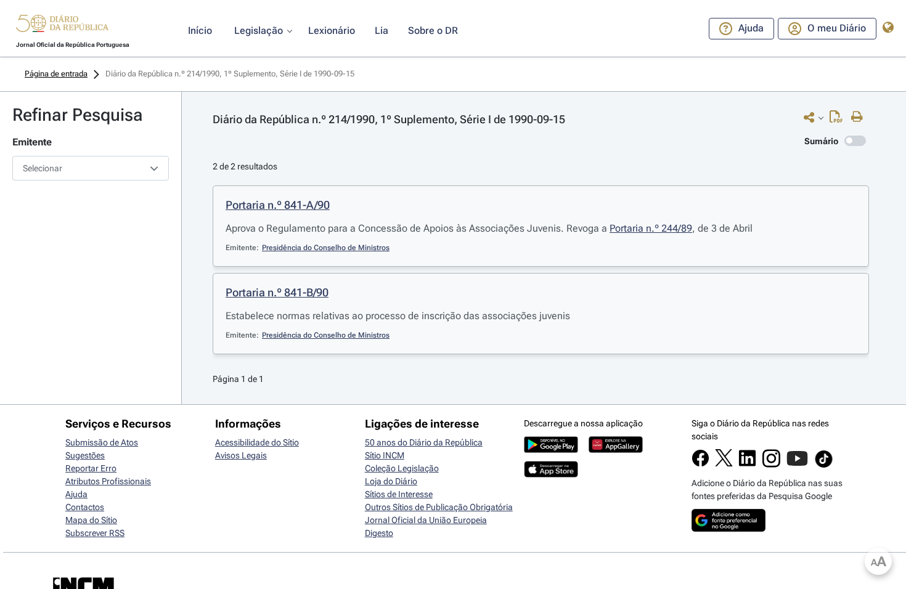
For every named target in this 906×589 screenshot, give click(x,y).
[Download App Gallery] (616, 450)
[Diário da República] (62, 26)
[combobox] (90, 168)
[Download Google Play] (551, 450)
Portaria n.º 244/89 (651, 228)
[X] (724, 463)
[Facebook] (700, 464)
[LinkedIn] (747, 464)
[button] (62, 25)
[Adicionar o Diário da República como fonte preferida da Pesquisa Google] (728, 529)
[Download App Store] (551, 474)
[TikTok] (824, 466)
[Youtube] (797, 464)
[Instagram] (771, 464)
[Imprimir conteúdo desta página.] (860, 117)
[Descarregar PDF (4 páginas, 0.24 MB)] (839, 119)
